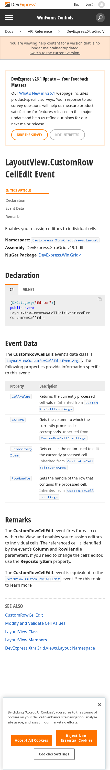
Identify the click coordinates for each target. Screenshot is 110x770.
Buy (76, 4)
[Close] (99, 704)
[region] (54, 733)
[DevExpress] (20, 5)
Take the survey (29, 134)
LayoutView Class (21, 631)
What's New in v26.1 (37, 93)
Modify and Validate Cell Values (35, 623)
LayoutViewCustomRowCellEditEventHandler (50, 312)
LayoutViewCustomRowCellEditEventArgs (43, 360)
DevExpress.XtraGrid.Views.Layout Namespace (50, 648)
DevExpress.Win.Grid (59, 255)
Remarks (13, 216)
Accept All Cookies (31, 740)
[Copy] (99, 299)
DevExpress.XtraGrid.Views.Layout (65, 240)
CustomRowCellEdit (24, 615)
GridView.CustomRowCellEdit (33, 579)
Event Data (15, 208)
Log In (90, 4)
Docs (9, 31)
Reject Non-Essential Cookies (77, 738)
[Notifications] (101, 4)
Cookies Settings (54, 754)
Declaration (15, 200)
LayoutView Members (26, 640)
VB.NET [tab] (28, 289)
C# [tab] (12, 289)
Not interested (67, 134)
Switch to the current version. (55, 52)
